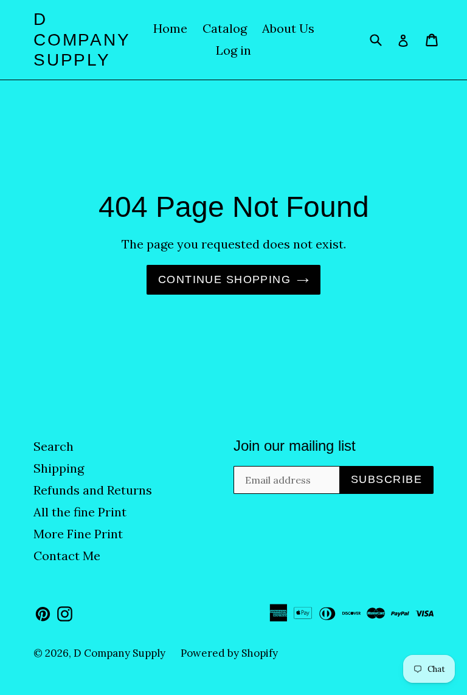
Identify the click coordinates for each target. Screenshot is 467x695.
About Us (288, 28)
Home (170, 28)
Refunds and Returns (92, 490)
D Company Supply (81, 39)
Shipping (58, 468)
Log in (233, 50)
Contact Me (66, 555)
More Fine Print (78, 533)
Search (53, 446)
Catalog (224, 28)
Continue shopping (224, 279)
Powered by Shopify (229, 653)
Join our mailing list (295, 445)
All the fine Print (79, 511)
